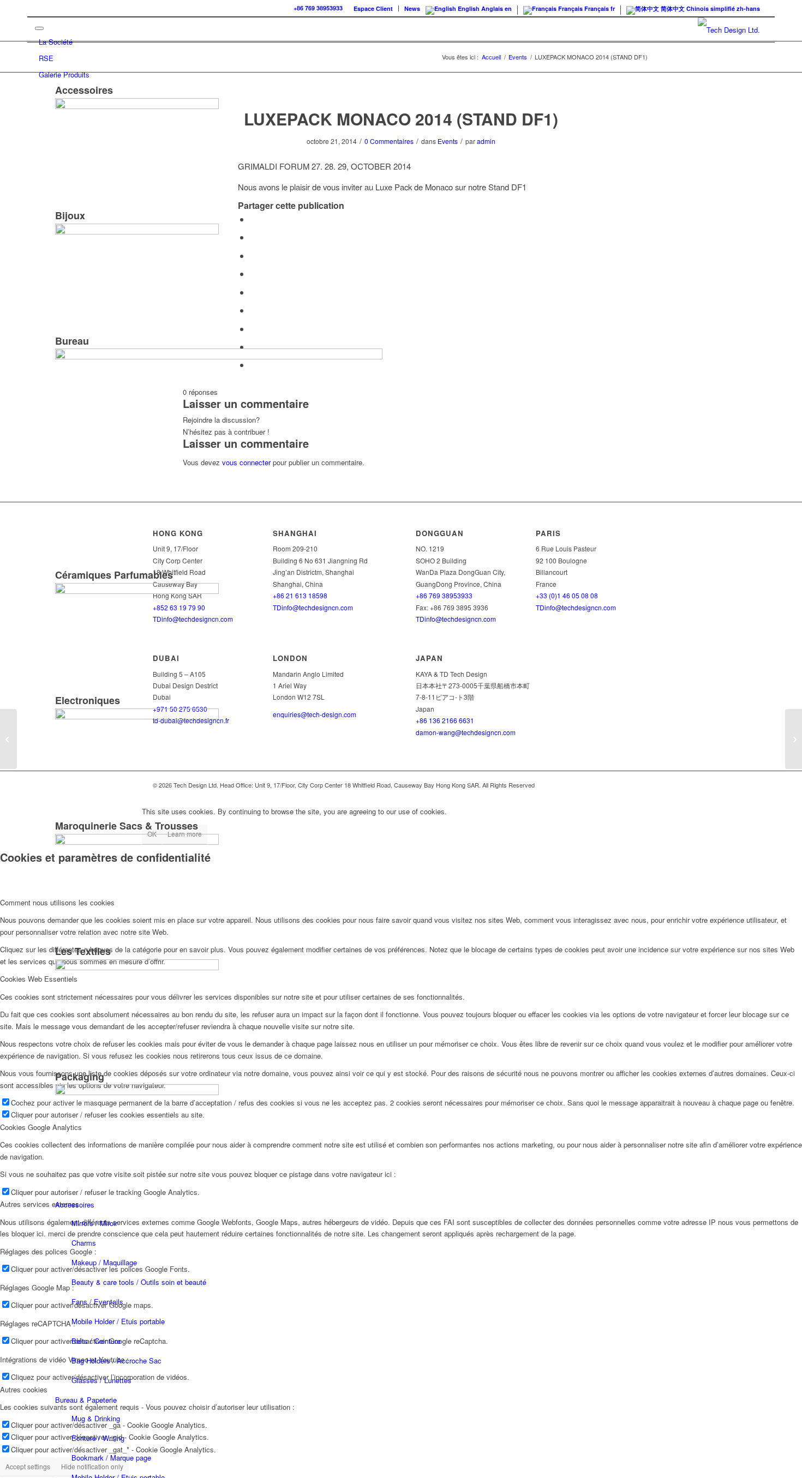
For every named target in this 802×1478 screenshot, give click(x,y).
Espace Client (373, 8)
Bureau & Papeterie (86, 1400)
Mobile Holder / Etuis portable (118, 1321)
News (412, 8)
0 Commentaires (389, 141)
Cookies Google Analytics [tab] (41, 1127)
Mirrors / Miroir (94, 1223)
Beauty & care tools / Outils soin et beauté (138, 1282)
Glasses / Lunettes (101, 1380)
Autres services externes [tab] (39, 1204)
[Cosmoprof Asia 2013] (8, 739)
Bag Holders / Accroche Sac (116, 1360)
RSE (46, 58)
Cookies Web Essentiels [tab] (38, 979)
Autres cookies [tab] (23, 1389)
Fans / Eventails (97, 1301)
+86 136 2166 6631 (445, 720)
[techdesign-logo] (729, 29)
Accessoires (74, 1204)
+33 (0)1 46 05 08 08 (567, 595)
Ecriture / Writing (97, 1438)
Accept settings (27, 1466)
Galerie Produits (64, 74)
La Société (56, 42)
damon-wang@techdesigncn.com (466, 732)
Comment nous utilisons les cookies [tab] (57, 902)
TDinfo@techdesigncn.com (456, 618)
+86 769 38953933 (318, 8)
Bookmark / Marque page (111, 1457)
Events (448, 141)
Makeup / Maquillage (104, 1262)
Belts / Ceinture (96, 1341)
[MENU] (39, 28)
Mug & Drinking (95, 1418)
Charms (83, 1242)
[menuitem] (373, 8)
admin (486, 141)
